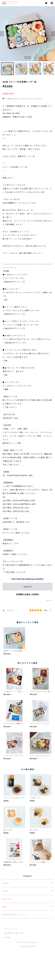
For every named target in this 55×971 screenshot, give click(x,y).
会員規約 (7, 937)
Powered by (25, 946)
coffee (5, 891)
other (4, 907)
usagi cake (7, 899)
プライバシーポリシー (12, 929)
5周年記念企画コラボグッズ (14, 914)
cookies (5, 883)
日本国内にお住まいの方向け (27, 594)
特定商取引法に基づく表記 (14, 933)
